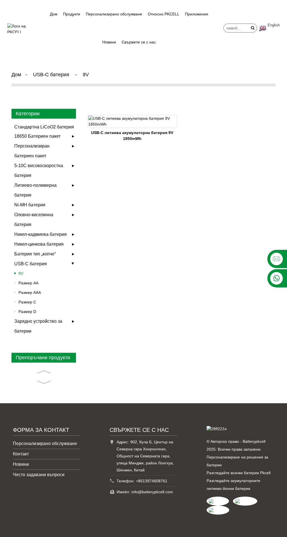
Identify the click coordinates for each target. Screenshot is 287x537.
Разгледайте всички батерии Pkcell (238, 473)
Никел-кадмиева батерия (40, 234)
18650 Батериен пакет (37, 136)
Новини (109, 42)
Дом (53, 14)
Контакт (21, 453)
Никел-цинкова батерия (39, 244)
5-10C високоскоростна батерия (38, 170)
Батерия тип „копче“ (35, 254)
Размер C (27, 302)
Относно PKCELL (163, 14)
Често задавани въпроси (38, 474)
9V (86, 74)
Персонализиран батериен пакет (32, 151)
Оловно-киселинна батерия (33, 219)
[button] (43, 371)
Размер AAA (29, 292)
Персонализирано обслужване (114, 14)
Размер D (27, 311)
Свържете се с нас (139, 42)
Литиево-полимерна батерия (35, 190)
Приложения (196, 14)
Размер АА (28, 283)
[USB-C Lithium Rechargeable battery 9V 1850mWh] (132, 121)
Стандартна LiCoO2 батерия (44, 127)
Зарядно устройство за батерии (38, 326)
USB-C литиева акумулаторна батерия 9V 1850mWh (132, 135)
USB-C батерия (51, 74)
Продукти (71, 14)
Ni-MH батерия (29, 204)
